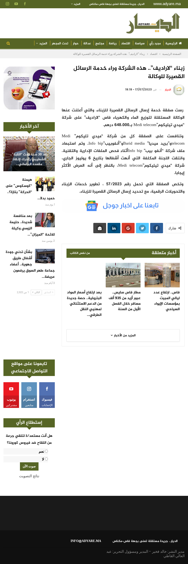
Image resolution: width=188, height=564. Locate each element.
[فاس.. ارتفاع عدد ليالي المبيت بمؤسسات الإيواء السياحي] (162, 275)
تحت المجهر (60, 43)
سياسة (140, 43)
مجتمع (99, 43)
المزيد (76, 4)
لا (43, 459)
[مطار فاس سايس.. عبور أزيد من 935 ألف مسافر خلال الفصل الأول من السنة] (123, 275)
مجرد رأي (155, 43)
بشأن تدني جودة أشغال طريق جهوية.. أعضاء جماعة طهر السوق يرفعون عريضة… (30, 264)
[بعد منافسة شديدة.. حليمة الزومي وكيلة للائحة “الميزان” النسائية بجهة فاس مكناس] (45, 220)
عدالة (87, 43)
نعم (41, 451)
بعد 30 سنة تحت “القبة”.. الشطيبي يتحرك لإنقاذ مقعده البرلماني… (29, 159)
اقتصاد (125, 43)
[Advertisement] (29, 327)
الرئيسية (171, 43)
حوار (76, 43)
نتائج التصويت (29, 476)
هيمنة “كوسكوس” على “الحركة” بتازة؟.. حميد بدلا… (30, 189)
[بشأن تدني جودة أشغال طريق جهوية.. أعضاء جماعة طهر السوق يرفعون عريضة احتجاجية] (45, 256)
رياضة (112, 43)
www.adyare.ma (167, 4)
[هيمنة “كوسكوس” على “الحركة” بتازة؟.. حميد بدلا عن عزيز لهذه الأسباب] (45, 184)
